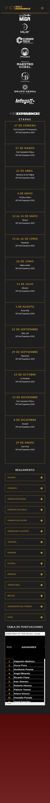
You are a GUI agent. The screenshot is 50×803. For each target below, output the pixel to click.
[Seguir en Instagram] (18, 736)
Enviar (36, 793)
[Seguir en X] (12, 736)
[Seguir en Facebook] (7, 736)
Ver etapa (25, 138)
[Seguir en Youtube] (23, 736)
